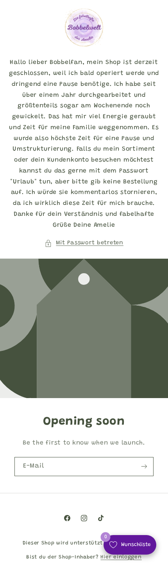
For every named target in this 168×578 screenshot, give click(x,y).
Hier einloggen (120, 557)
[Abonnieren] (144, 466)
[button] (84, 243)
